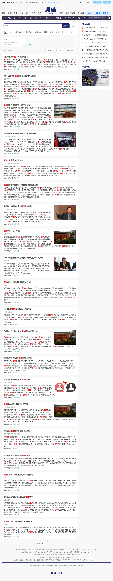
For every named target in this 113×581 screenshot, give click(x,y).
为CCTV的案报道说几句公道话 (17, 309)
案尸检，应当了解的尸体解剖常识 (19, 474)
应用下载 (35, 2)
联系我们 (73, 565)
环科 (41, 18)
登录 (80, 2)
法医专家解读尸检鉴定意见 (16, 56)
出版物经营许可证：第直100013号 (70, 555)
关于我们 (33, 565)
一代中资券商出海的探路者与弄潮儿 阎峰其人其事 (23, 257)
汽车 (20, 18)
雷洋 (5, 39)
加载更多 (40, 543)
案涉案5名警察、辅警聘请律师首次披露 (21, 185)
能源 (31, 18)
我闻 (8, 2)
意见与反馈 (58, 565)
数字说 (58, 18)
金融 (16, 13)
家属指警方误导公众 (13, 160)
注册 (87, 2)
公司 (22, 13)
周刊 (98, 13)
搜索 (64, 26)
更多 (4, 18)
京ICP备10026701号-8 (39, 552)
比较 (64, 18)
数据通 (105, 13)
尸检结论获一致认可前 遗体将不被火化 (21, 331)
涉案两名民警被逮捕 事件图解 (17, 379)
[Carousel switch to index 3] (107, 83)
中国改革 (71, 18)
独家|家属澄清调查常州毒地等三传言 (20, 76)
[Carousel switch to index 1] (103, 83)
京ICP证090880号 (26, 552)
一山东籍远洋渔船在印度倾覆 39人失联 (20, 133)
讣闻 (83, 18)
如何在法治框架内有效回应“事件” (19, 497)
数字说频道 (17, 397)
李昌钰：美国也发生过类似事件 (18, 206)
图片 (67, 13)
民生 (47, 18)
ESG (52, 18)
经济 (10, 13)
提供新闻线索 (66, 565)
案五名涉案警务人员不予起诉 (17, 105)
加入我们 (39, 565)
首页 (4, 13)
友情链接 (80, 565)
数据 (3, 2)
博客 (61, 13)
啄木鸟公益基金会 (48, 565)
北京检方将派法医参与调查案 (17, 455)
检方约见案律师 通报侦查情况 (17, 431)
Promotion (27, 2)
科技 (9, 18)
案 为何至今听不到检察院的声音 (18, 521)
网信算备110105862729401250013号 (58, 552)
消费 (25, 18)
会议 (20, 2)
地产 (15, 18)
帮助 (41, 2)
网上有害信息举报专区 (52, 2)
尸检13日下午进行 (12, 231)
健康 (36, 18)
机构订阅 (14, 2)
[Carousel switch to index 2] (105, 83)
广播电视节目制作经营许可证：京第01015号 (46, 555)
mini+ (90, 13)
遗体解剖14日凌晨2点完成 (16, 404)
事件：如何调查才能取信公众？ (18, 282)
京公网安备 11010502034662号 (82, 552)
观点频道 (16, 302)
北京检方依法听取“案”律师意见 (18, 358)
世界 (33, 13)
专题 (78, 18)
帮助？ (74, 26)
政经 (27, 13)
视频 (73, 13)
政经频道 (16, 69)
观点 (39, 13)
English (81, 13)
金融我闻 (16, 275)
